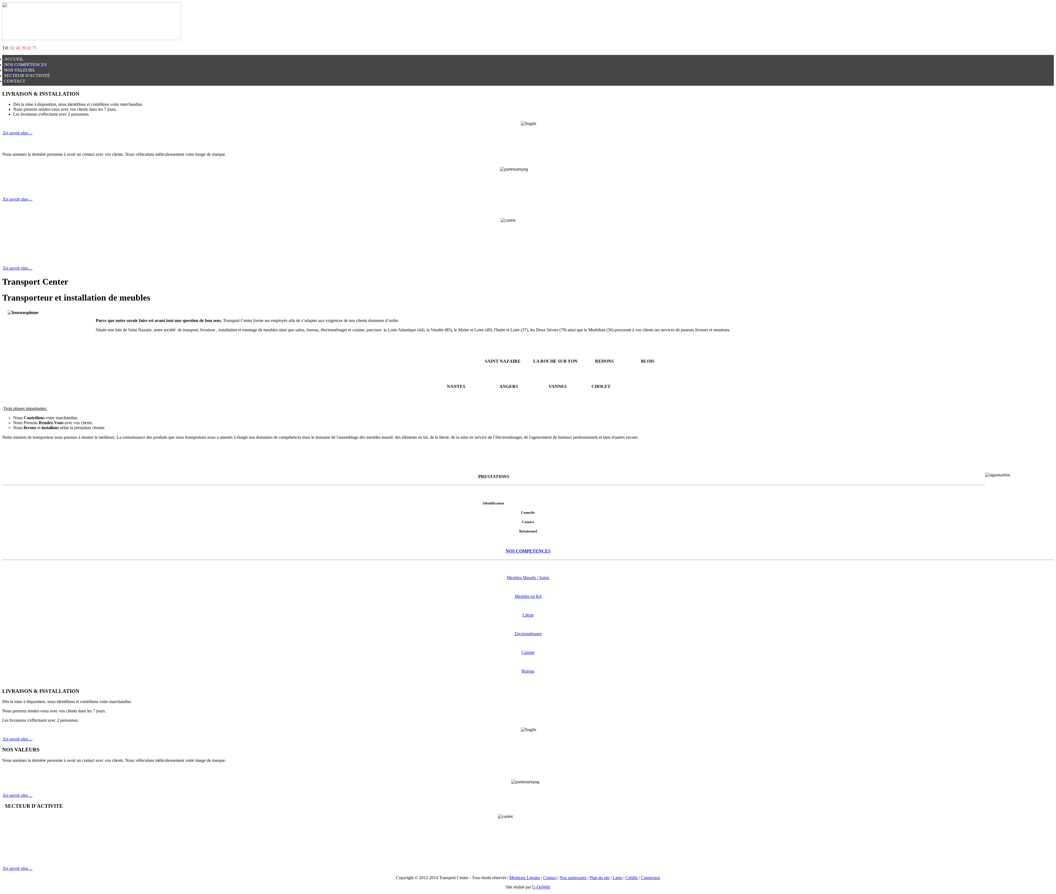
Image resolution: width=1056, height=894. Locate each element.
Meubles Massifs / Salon (528, 577)
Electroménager (528, 633)
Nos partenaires (573, 877)
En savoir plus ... (17, 133)
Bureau (528, 671)
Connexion (650, 877)
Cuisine (528, 652)
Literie (528, 615)
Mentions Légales (524, 877)
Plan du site (600, 877)
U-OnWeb (541, 887)
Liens (617, 877)
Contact (550, 877)
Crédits (631, 877)
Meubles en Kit (528, 596)
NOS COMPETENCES (528, 551)
